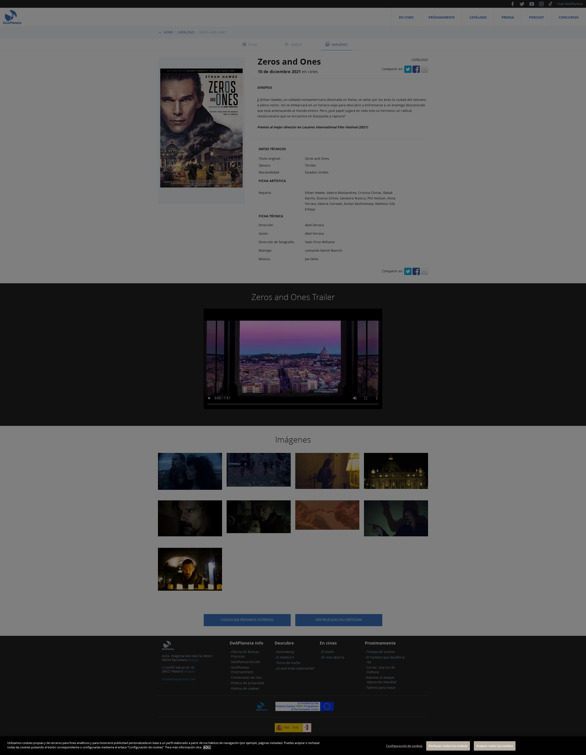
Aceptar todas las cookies (494, 746)
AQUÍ (207, 747)
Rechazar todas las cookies (448, 746)
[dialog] (293, 745)
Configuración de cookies (404, 746)
